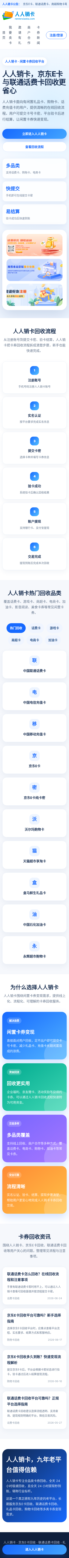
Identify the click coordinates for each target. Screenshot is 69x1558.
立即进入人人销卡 (34, 134)
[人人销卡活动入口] (34, 270)
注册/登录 (56, 35)
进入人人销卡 (34, 1549)
